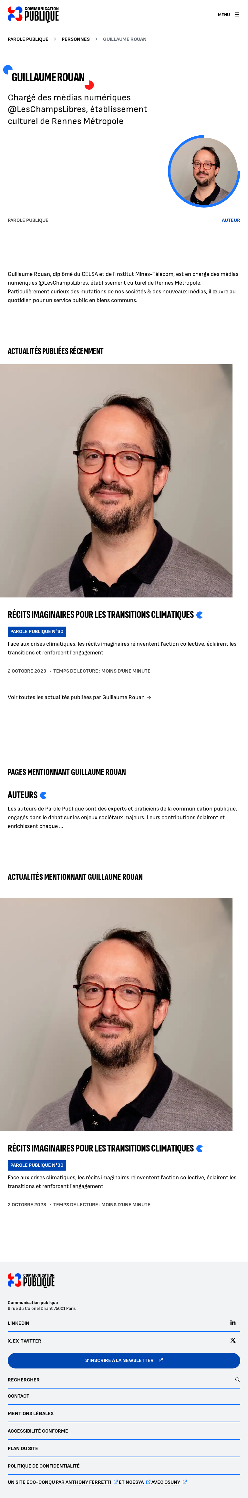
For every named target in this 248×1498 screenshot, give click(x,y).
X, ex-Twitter (24, 1341)
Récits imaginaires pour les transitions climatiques (101, 614)
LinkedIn (18, 1323)
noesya (135, 1482)
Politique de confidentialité (44, 1466)
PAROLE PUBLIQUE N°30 (37, 632)
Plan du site (23, 1449)
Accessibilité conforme (38, 1431)
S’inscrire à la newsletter (119, 1360)
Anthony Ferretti (88, 1482)
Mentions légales (31, 1414)
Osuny (172, 1482)
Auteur (231, 220)
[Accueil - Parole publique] (33, 14)
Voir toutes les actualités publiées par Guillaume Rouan (76, 697)
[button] (204, 171)
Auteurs (22, 795)
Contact (18, 1396)
